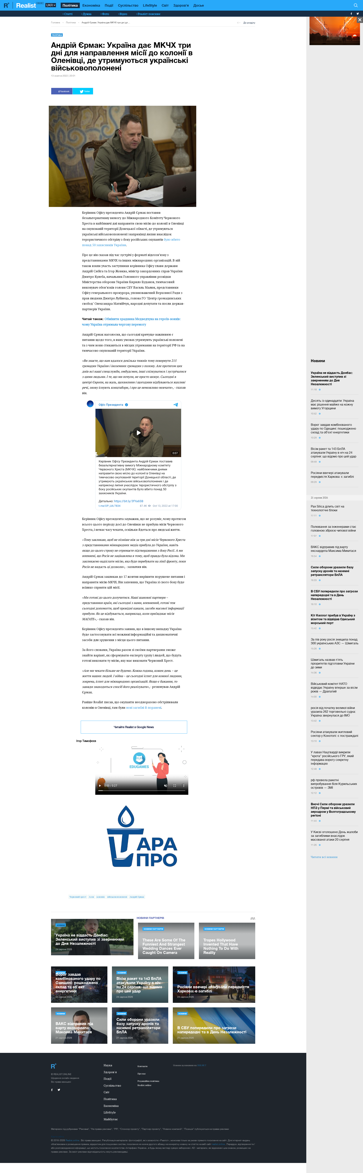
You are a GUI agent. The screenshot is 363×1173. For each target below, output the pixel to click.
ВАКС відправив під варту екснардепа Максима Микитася (333, 548)
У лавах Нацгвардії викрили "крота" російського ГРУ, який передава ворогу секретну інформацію (332, 757)
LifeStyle (150, 5)
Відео (123, 14)
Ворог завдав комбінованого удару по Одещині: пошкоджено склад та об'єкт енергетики (333, 428)
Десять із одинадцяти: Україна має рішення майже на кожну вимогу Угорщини (332, 404)
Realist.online (73, 1140)
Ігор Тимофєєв (86, 740)
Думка (87, 14)
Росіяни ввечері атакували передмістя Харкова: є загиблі (332, 474)
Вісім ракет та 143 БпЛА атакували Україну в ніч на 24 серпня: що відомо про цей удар (333, 452)
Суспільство (128, 5)
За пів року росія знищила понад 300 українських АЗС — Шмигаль (334, 641)
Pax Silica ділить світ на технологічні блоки (327, 508)
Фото (105, 14)
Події (109, 5)
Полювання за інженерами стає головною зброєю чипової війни (333, 528)
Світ (165, 5)
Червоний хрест (78, 896)
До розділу (249, 22)
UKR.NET (201, 1065)
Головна (55, 22)
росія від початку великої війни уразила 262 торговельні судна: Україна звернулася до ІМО (333, 711)
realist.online (218, 1144)
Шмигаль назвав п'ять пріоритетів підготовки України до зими (332, 663)
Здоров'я (181, 5)
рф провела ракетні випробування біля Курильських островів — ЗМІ (334, 783)
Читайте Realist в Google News (134, 727)
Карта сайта (57, 1136)
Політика (70, 5)
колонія (101, 896)
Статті (68, 14)
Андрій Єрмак (137, 896)
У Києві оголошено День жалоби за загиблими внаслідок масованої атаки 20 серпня (334, 835)
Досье (198, 5)
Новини (61, 925)
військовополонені (117, 896)
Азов (91, 896)
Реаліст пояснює (149, 14)
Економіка (91, 5)
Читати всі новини (324, 857)
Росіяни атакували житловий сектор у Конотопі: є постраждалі (334, 733)
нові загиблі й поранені (143, 708)
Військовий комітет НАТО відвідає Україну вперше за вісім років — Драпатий (334, 687)
